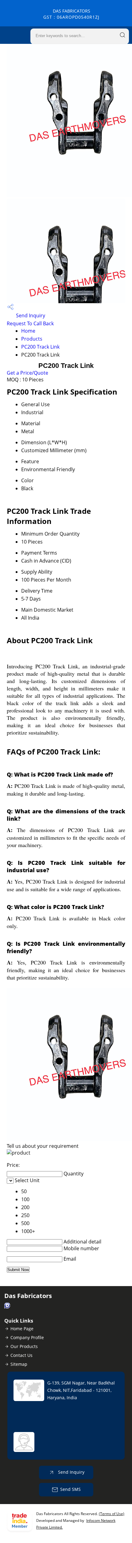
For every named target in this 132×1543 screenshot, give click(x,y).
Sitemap (18, 1364)
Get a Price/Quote (27, 372)
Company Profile (27, 1337)
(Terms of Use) (111, 1513)
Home (28, 330)
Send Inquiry (30, 315)
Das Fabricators (71, 14)
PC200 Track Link (40, 346)
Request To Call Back (30, 323)
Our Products (24, 1346)
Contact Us (21, 1355)
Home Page (21, 1328)
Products (31, 338)
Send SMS (70, 1489)
